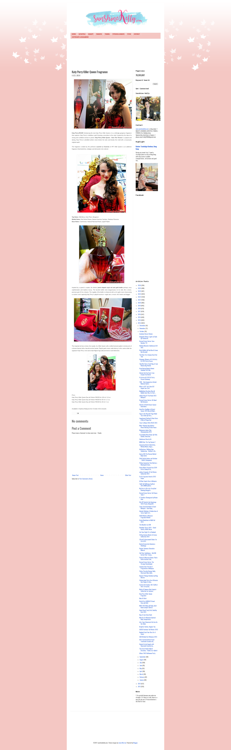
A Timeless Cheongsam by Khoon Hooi (148, 498)
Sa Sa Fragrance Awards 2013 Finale (147, 477)
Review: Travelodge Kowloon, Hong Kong (146, 147)
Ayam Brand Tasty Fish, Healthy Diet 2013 (148, 611)
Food (129, 34)
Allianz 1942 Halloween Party (147, 653)
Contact (137, 34)
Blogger (135, 743)
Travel (107, 34)
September (143, 657)
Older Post (128, 475)
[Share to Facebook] (78, 75)
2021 (139, 300)
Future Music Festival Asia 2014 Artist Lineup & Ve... (148, 468)
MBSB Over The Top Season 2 (147, 442)
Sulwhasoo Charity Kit (145, 439)
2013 (139, 323)
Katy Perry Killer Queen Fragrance (145, 595)
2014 (139, 320)
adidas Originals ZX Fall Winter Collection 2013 (148, 473)
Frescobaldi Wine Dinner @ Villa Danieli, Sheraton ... (148, 436)
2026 (139, 285)
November (142, 328)
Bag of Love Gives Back (145, 615)
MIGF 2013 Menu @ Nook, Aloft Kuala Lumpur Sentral (148, 607)
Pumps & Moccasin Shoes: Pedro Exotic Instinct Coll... (148, 558)
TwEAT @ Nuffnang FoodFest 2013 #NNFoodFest (147, 485)
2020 (139, 303)
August (142, 660)
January (142, 680)
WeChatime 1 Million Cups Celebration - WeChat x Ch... (147, 450)
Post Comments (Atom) (85, 479)
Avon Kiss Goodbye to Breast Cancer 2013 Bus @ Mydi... (147, 410)
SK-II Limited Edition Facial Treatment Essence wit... (146, 641)
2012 (139, 684)
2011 (139, 686)
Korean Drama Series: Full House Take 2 (148, 494)
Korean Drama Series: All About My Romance (148, 401)
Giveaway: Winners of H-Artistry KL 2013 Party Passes (148, 360)
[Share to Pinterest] (79, 75)
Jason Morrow (122, 743)
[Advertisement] (115, 54)
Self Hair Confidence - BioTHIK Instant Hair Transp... (147, 554)
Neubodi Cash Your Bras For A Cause (147, 633)
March (141, 674)
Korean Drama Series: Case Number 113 (146, 342)
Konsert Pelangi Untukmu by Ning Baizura (148, 577)
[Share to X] (76, 75)
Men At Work (142, 598)
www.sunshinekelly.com (142, 129)
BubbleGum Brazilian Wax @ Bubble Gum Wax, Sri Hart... (147, 392)
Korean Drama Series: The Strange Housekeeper (146, 563)
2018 (139, 308)
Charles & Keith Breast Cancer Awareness (147, 406)
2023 (139, 294)
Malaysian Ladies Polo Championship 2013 (145, 431)
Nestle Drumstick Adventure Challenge (147, 545)
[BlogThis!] (74, 75)
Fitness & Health (118, 34)
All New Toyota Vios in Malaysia (148, 481)
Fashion (99, 34)
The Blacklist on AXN (145, 525)
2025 (139, 288)
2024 (139, 291)
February (142, 677)
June (141, 665)
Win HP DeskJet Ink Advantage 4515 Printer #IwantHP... (147, 503)
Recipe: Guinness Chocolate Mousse (146, 549)
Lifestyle (82, 34)
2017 (139, 311)
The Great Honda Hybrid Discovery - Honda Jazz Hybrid (148, 650)
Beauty (90, 34)
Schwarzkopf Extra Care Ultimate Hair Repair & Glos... (148, 581)
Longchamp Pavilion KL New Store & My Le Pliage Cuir (148, 419)
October (142, 331)
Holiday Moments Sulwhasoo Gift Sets (148, 347)
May (141, 668)
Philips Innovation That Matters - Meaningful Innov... (148, 464)
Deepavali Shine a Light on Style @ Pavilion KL (148, 337)
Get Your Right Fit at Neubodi (147, 532)
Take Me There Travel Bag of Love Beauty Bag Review (148, 365)
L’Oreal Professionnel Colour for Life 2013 (148, 540)
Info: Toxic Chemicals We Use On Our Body (148, 623)
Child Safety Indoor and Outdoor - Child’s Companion (148, 459)
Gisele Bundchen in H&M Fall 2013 (147, 521)
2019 (139, 306)
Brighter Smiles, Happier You (147, 627)
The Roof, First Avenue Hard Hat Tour (148, 356)
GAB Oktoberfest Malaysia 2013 (148, 637)
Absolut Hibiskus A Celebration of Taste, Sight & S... (148, 512)
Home (74, 34)
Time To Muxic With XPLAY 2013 (148, 423)
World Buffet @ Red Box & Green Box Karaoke (148, 351)
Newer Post (75, 475)
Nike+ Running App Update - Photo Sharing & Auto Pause (147, 426)
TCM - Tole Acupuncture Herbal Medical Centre (147, 383)
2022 (139, 297)
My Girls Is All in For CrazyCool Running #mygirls (147, 489)
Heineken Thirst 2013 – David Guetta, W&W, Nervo (147, 528)
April (141, 671)
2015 (139, 317)
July (141, 663)
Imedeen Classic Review (145, 334)
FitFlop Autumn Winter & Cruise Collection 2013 (148, 536)
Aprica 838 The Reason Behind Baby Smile (147, 455)
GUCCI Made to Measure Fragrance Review (146, 517)
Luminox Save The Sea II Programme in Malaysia (146, 567)
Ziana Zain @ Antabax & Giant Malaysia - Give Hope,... (147, 507)
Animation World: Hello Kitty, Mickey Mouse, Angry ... (147, 446)
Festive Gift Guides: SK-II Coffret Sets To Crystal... (148, 586)
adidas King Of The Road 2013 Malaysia (147, 396)
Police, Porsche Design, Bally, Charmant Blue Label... (147, 572)
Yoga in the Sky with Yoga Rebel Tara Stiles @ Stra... (148, 415)
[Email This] (73, 75)
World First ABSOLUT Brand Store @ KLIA (147, 602)
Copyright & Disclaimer (80, 37)
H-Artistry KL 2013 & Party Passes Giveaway (146, 378)
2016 (139, 314)
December (143, 325)
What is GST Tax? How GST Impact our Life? (146, 387)
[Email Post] (77, 413)
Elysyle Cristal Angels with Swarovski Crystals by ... (146, 645)
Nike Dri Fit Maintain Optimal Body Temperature (147, 618)
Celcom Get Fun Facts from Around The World (146, 374)
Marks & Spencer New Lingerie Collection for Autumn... (147, 590)
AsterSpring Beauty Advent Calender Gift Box (146, 369)
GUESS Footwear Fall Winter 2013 (148, 629)
